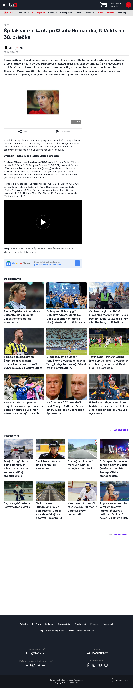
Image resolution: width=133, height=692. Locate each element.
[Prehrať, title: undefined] (43, 222)
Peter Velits (46, 248)
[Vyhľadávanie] (128, 5)
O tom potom (66, 13)
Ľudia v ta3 (108, 624)
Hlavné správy (123, 13)
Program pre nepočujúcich (51, 631)
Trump (100, 13)
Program (36, 624)
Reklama (49, 624)
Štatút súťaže (64, 624)
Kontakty (94, 624)
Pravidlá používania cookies (81, 631)
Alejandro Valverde (13, 252)
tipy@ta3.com (36, 653)
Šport (6, 24)
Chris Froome (29, 252)
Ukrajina (110, 13)
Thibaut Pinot (67, 248)
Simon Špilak (34, 248)
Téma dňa (89, 13)
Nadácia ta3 (80, 624)
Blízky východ (38, 13)
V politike (52, 13)
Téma (78, 13)
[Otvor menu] (4, 5)
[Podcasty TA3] (103, 5)
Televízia (24, 624)
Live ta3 (11, 13)
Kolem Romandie (19, 248)
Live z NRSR (23, 13)
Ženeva (56, 248)
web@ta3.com (36, 665)
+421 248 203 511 (96, 653)
